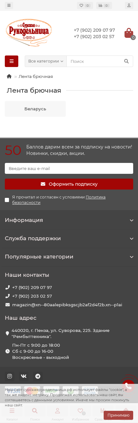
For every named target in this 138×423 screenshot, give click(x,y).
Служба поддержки (33, 238)
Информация (24, 220)
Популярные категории (39, 256)
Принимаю (118, 415)
